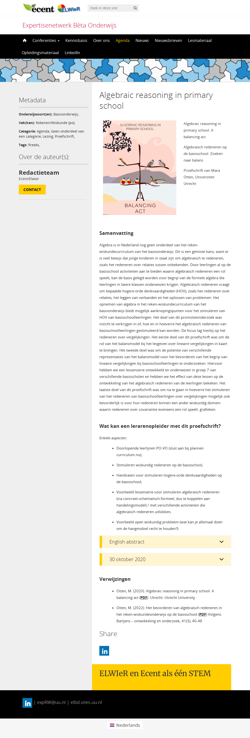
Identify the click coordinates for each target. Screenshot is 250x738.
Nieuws (142, 40)
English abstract (127, 541)
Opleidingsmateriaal (40, 52)
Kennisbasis (76, 40)
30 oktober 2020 (127, 559)
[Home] (24, 40)
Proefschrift (64, 136)
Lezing (48, 136)
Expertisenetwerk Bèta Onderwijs (69, 25)
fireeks (33, 145)
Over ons (101, 40)
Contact (32, 189)
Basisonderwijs (65, 114)
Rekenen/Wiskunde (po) (55, 122)
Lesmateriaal (200, 40)
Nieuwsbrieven (168, 40)
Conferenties (44, 40)
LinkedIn (72, 52)
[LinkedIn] (104, 651)
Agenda (123, 40)
